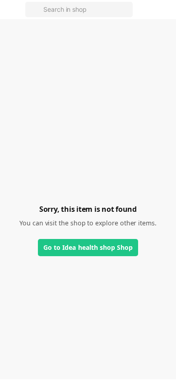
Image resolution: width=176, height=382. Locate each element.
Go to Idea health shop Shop (87, 247)
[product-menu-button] (163, 9)
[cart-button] (143, 9)
